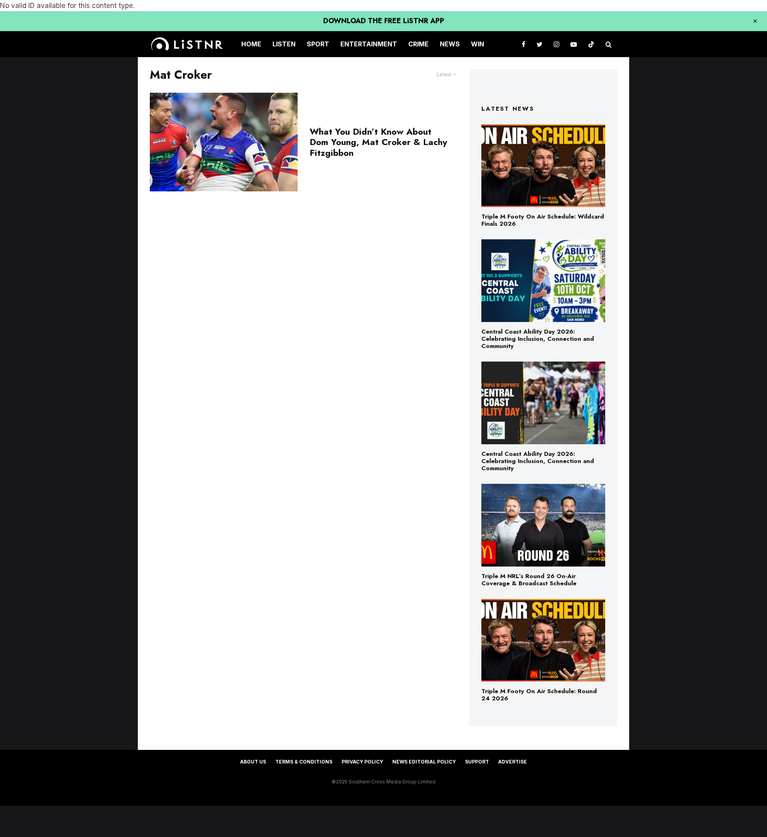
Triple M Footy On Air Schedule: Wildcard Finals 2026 (542, 220)
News (450, 44)
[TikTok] (591, 44)
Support (477, 762)
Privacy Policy (362, 762)
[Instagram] (556, 44)
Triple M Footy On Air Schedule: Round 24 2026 (539, 695)
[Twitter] (539, 44)
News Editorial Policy (424, 762)
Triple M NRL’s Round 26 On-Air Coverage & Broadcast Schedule (528, 580)
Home (251, 44)
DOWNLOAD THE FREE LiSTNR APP (383, 21)
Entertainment (368, 44)
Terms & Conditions (303, 762)
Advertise (512, 762)
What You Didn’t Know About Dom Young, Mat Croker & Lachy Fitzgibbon (378, 142)
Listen (284, 44)
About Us (253, 762)
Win (477, 44)
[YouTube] (573, 44)
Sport (318, 44)
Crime (418, 44)
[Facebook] (523, 44)
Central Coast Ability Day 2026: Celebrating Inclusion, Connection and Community (537, 339)
